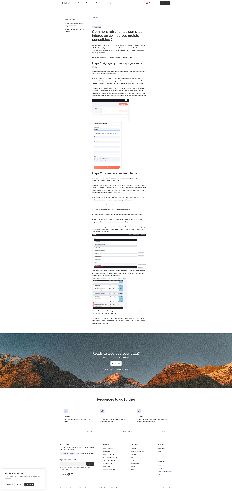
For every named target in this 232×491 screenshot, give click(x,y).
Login (157, 3)
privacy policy (64, 470)
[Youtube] (72, 474)
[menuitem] (75, 25)
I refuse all (9, 484)
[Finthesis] (66, 3)
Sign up (90, 464)
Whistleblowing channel (118, 488)
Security (106, 488)
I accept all (29, 484)
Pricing (109, 3)
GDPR (100, 488)
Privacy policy (64, 488)
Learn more (8, 478)
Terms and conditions (76, 488)
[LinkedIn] (68, 474)
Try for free (165, 3)
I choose (19, 484)
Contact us (116, 3)
